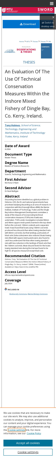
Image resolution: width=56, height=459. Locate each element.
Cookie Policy (34, 433)
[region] (28, 433)
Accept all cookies (28, 443)
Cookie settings (16, 430)
